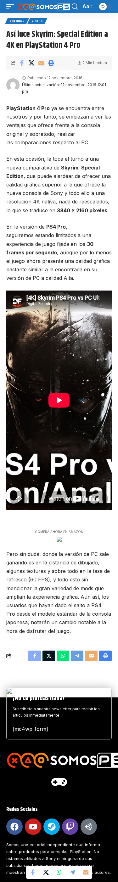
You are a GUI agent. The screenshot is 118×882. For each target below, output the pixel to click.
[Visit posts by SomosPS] (13, 85)
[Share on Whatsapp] (59, 872)
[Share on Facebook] (21, 63)
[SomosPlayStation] (43, 6)
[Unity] (89, 826)
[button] (11, 6)
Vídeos (37, 21)
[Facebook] (14, 826)
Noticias (17, 21)
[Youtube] (33, 826)
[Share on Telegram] (72, 872)
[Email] (41, 63)
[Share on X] (31, 63)
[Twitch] (70, 826)
